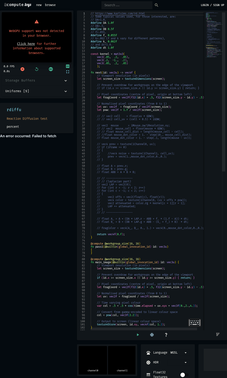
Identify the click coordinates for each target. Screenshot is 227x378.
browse (50, 5)
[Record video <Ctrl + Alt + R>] (51, 69)
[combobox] (178, 362)
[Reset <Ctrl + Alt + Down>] (36, 69)
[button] (37, 80)
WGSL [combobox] (174, 352)
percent (13, 127)
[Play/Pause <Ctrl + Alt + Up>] (22, 69)
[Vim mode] (218, 334)
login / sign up (212, 5)
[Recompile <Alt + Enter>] (138, 334)
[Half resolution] (67, 66)
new (38, 5)
